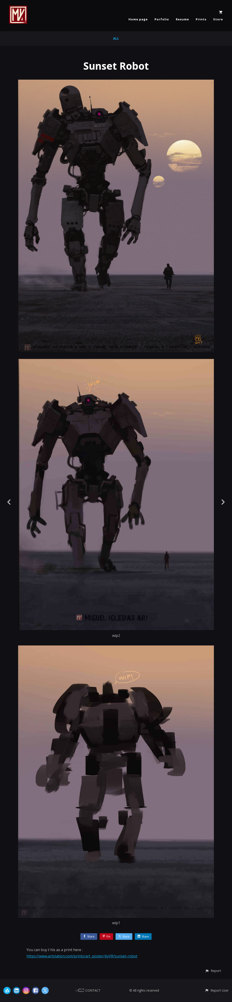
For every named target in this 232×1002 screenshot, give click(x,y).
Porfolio (162, 19)
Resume (182, 19)
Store (218, 19)
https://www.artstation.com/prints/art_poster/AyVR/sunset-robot (82, 956)
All (116, 38)
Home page (138, 19)
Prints (201, 19)
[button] (213, 970)
